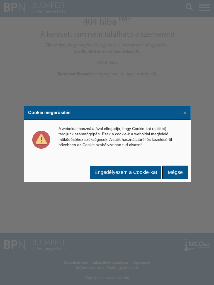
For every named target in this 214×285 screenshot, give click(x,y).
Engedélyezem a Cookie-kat (125, 172)
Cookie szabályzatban (101, 144)
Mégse (175, 172)
